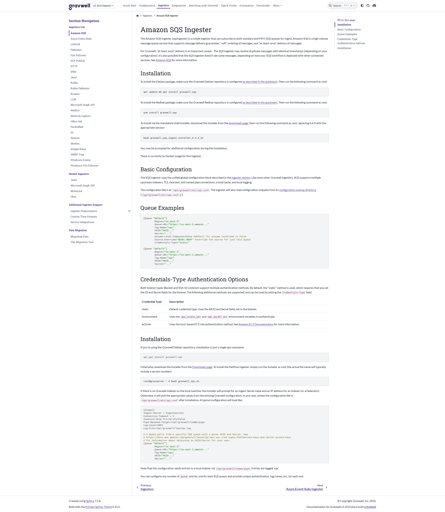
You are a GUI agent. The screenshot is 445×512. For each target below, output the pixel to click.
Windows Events (81, 160)
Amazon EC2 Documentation (255, 324)
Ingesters (163, 5)
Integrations (179, 5)
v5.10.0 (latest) (102, 5)
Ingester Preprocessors (84, 211)
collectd (75, 44)
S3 (72, 132)
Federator (76, 49)
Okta (73, 196)
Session (75, 138)
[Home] (137, 16)
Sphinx (90, 500)
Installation (344, 24)
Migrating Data (79, 236)
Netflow (75, 110)
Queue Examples (347, 34)
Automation (246, 5)
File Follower (78, 55)
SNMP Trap (77, 154)
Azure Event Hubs (81, 38)
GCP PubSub (78, 60)
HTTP (74, 66)
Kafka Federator (80, 88)
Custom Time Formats (84, 216)
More (276, 5)
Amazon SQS (78, 33)
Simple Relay (78, 149)
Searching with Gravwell (203, 5)
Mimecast (76, 191)
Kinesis (75, 93)
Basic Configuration (349, 29)
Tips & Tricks (229, 5)
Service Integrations (82, 222)
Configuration (147, 5)
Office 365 (76, 121)
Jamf (74, 77)
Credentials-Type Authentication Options (351, 41)
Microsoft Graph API (83, 104)
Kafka (74, 82)
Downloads (263, 5)
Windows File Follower (84, 165)
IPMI (73, 71)
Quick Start (129, 5)
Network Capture (81, 115)
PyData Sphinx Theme (99, 506)
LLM (73, 99)
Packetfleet (77, 126)
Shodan (75, 143)
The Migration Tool (82, 242)
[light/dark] (362, 6)
